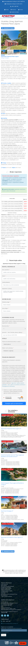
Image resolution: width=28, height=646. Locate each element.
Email (3, 276)
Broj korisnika (5, 326)
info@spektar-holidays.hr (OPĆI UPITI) (14, 3)
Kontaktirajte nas (4, 595)
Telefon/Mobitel (6, 282)
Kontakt (7, 9)
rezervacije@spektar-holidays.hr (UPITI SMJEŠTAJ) (14, 1)
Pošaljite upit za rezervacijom (14, 403)
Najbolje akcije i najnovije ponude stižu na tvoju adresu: (11, 627)
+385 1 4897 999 (15, 6)
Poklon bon (3, 592)
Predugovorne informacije (6, 587)
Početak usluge (5, 302)
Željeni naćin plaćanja (7, 348)
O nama (21, 9)
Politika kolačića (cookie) (5, 589)
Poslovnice (14, 9)
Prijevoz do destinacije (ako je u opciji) (11, 341)
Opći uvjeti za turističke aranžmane (7, 586)
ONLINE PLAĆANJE (15, 12)
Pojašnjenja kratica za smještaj (6, 590)
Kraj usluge (5, 308)
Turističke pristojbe (4, 591)
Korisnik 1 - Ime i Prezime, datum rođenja (12, 332)
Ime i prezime (5, 269)
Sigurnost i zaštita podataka (6, 588)
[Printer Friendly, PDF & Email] (7, 28)
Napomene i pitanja (7, 288)
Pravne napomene (4, 584)
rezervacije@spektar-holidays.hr (10, 623)
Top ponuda (10, 415)
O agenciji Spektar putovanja (6, 596)
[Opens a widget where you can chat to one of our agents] (23, 643)
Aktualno (4, 415)
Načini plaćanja (4, 585)
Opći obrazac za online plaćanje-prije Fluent (9, 594)
